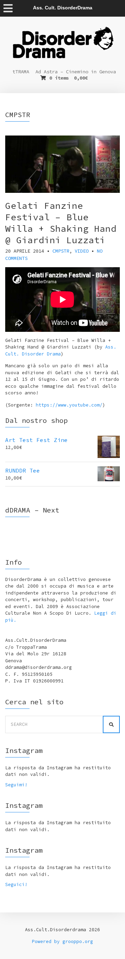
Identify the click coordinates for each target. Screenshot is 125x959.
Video (82, 251)
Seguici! (16, 884)
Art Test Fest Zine (36, 439)
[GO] (111, 724)
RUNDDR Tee (22, 470)
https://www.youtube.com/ (69, 405)
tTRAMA (20, 71)
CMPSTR (60, 251)
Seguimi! (16, 785)
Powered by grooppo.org (62, 941)
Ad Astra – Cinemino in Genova (75, 71)
